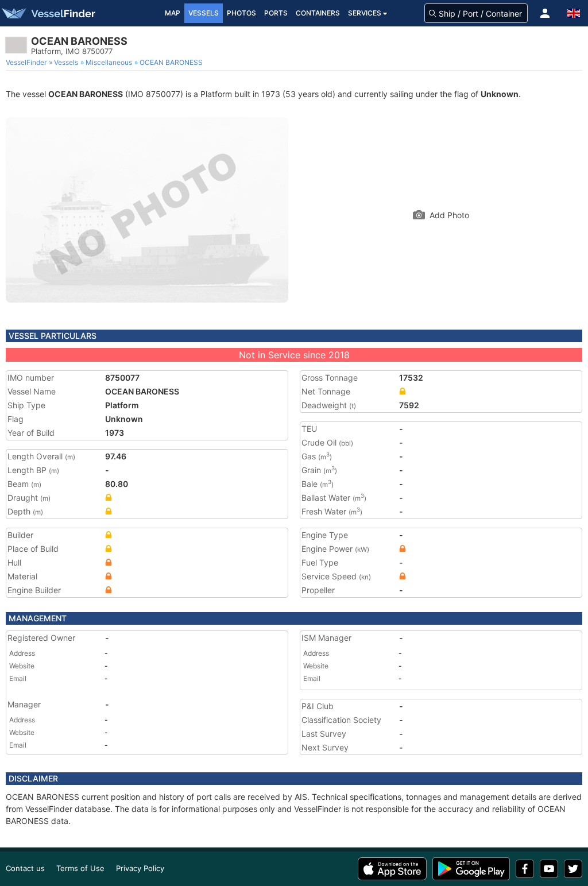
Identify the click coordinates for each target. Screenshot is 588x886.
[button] (545, 13)
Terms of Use (80, 868)
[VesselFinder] (47, 13)
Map (172, 13)
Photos (241, 13)
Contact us (25, 868)
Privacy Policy (140, 868)
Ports (276, 13)
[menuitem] (27, 62)
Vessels (203, 13)
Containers (318, 13)
